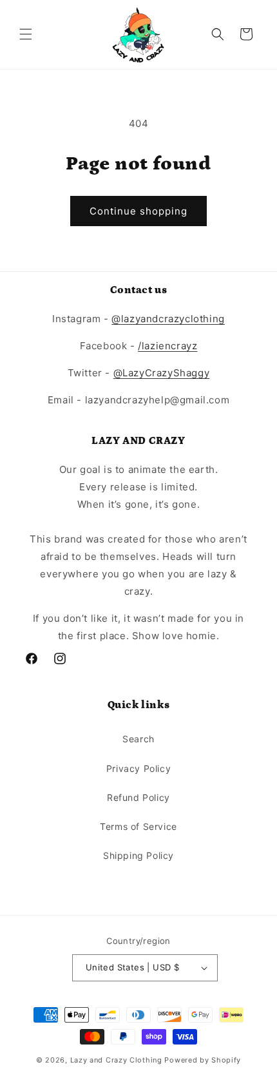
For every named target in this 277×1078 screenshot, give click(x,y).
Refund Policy (138, 797)
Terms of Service (138, 826)
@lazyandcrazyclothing (168, 319)
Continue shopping (138, 211)
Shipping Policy (138, 855)
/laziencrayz (167, 346)
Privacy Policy (138, 768)
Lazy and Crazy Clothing (116, 1059)
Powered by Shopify (202, 1059)
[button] (26, 34)
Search (138, 738)
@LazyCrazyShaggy (161, 373)
